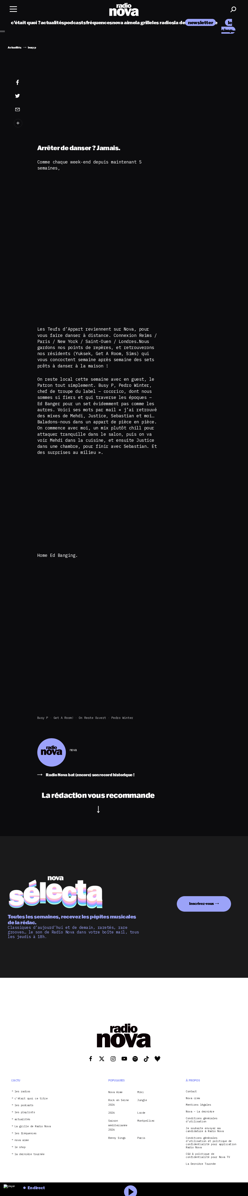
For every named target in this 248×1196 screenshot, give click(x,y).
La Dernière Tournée (201, 1163)
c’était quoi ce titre (31, 1098)
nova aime (124, 22)
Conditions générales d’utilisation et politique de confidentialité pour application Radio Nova (211, 1142)
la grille (143, 22)
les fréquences (26, 1133)
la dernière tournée (30, 1154)
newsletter (200, 22)
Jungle (142, 1100)
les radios (163, 22)
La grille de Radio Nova (33, 1126)
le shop (20, 1147)
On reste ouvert (92, 718)
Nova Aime (115, 1092)
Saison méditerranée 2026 (117, 1125)
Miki (140, 1092)
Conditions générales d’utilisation (201, 1120)
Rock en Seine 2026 (118, 1102)
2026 (111, 1112)
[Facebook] (20, 83)
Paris (141, 1138)
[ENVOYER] (20, 109)
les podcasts (24, 1105)
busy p (42, 718)
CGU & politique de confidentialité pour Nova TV (208, 1155)
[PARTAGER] (20, 96)
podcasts (75, 22)
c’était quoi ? (26, 22)
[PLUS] (20, 123)
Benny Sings (117, 1138)
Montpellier (146, 1120)
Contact (191, 1091)
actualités (52, 22)
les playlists (25, 1112)
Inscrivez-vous (201, 903)
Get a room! (64, 718)
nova (73, 750)
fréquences (99, 22)
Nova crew (193, 1098)
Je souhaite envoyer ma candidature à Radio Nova (205, 1130)
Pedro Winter (122, 718)
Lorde (141, 1112)
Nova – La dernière (200, 1111)
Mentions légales (198, 1104)
